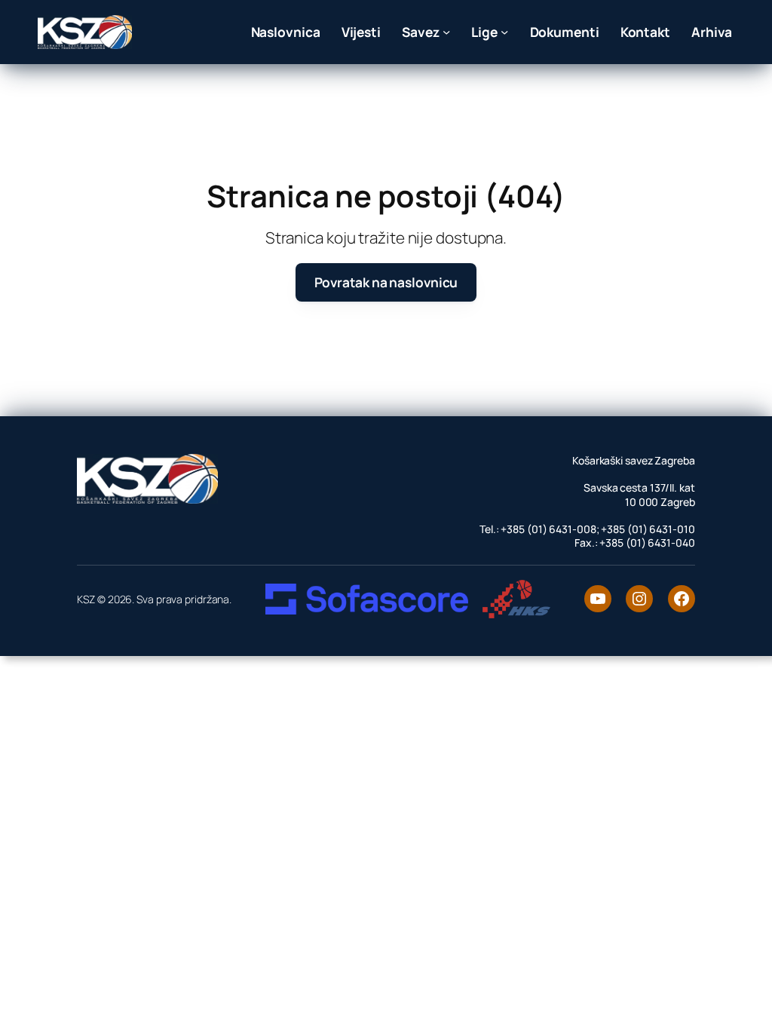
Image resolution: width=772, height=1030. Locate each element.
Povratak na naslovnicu (386, 282)
